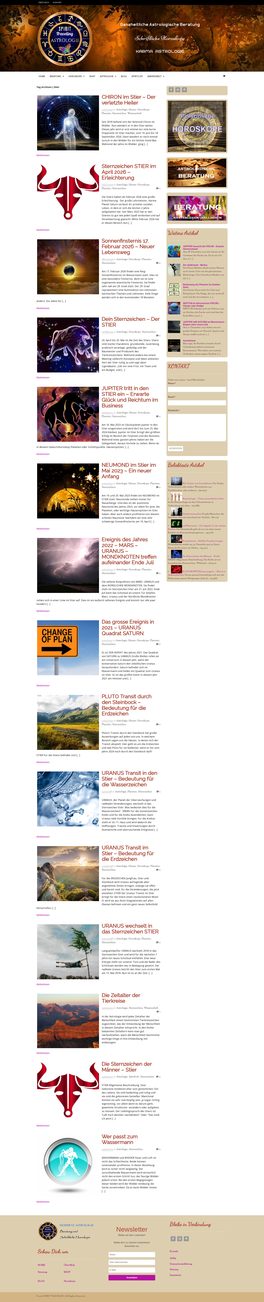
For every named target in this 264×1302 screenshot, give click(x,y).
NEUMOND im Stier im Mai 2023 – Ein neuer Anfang (129, 471)
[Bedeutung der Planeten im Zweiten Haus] (174, 289)
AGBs (173, 1258)
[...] (191, 259)
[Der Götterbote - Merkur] (174, 270)
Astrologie (121, 110)
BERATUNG (55, 76)
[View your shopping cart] (224, 76)
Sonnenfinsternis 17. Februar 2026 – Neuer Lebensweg (128, 246)
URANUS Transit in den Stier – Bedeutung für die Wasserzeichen (129, 779)
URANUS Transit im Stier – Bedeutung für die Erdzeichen (128, 853)
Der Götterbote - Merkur (195, 265)
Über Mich (69, 1265)
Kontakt (174, 1251)
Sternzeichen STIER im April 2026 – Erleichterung (129, 172)
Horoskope (143, 110)
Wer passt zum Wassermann (120, 1139)
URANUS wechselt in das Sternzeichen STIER (130, 929)
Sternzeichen (119, 113)
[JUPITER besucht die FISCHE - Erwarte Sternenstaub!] (174, 251)
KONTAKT (57, 2)
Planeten (106, 113)
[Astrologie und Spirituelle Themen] (64, 65)
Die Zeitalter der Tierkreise (121, 998)
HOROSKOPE (75, 76)
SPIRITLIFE (137, 76)
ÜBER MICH (43, 2)
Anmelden (132, 1277)
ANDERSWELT (154, 76)
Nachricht (174, 410)
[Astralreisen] (174, 345)
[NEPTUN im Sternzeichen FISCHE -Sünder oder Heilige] (174, 308)
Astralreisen (189, 340)
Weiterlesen (43, 155)
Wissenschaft (134, 113)
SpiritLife (134, 1077)
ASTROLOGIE (106, 76)
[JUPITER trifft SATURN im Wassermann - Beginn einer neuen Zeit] (174, 327)
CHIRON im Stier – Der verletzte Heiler (129, 100)
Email (171, 397)
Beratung (42, 1272)
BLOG (124, 76)
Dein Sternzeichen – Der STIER (131, 322)
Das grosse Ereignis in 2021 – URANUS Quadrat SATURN (128, 627)
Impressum (175, 1275)
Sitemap (174, 1269)
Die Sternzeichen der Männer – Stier (127, 1067)
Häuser (132, 110)
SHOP (92, 76)
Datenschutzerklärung (181, 1264)
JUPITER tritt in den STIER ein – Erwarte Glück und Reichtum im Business (130, 396)
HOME (42, 76)
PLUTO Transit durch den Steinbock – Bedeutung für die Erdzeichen (127, 705)
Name (172, 383)
